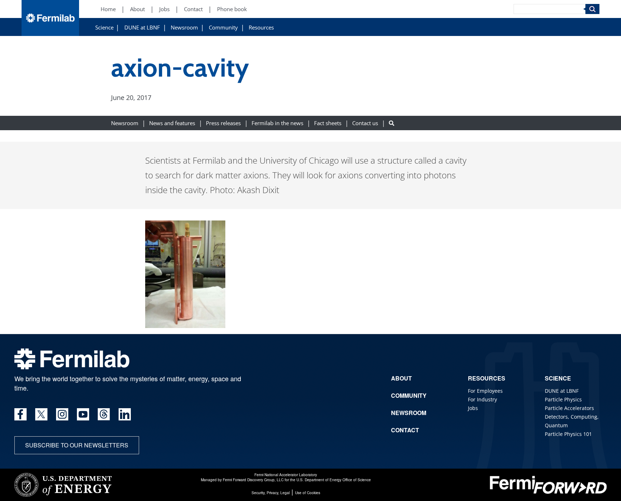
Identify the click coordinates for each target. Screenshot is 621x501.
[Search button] (391, 123)
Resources (261, 27)
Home (108, 9)
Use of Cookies (307, 492)
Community (223, 27)
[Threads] (104, 414)
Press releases (223, 123)
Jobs (164, 9)
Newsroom (184, 27)
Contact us (365, 123)
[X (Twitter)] (41, 414)
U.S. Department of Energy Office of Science (333, 479)
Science (104, 27)
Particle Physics (563, 399)
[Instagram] (62, 414)
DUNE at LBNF (142, 27)
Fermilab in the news (277, 123)
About (137, 9)
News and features (172, 123)
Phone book (232, 9)
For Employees (485, 390)
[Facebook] (20, 414)
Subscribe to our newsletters (76, 445)
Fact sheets (327, 123)
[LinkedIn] (125, 414)
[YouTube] (83, 414)
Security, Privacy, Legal (271, 492)
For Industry (482, 399)
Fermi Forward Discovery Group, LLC (253, 479)
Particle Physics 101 (568, 434)
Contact (193, 9)
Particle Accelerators (569, 408)
